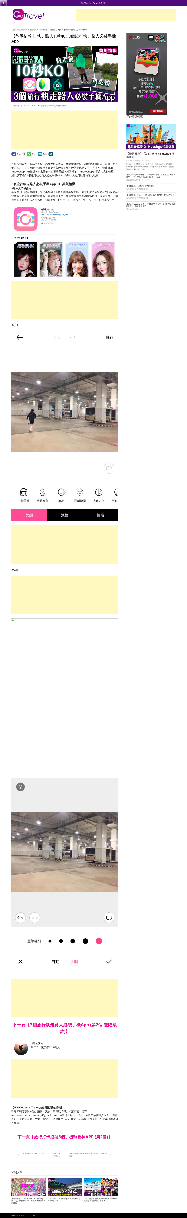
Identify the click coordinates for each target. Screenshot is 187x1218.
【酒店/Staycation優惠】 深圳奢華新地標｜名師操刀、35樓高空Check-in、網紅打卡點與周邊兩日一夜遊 (150, 176)
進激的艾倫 (17, 105)
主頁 (13, 29)
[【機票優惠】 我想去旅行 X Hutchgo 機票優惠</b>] (151, 136)
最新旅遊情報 (22, 29)
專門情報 (33, 29)
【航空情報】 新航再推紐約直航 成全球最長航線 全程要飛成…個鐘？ (100, 1200)
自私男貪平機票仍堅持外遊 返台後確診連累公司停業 (88, 1154)
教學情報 (51, 105)
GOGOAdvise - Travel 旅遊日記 (93, 3)
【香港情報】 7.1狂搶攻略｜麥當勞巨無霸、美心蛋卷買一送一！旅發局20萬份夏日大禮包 (28, 1201)
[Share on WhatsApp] (32, 154)
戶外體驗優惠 (134, 116)
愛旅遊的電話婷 (132, 160)
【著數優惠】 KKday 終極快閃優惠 (140, 186)
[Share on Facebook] (16, 154)
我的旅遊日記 (131, 189)
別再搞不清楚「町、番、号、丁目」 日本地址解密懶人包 (42, 1154)
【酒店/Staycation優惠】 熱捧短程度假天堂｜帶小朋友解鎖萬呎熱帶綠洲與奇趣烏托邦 (150, 205)
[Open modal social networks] (50, 154)
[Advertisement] (126, 15)
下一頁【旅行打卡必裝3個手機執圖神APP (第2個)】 (65, 1137)
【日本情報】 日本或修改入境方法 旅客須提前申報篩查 (64, 1200)
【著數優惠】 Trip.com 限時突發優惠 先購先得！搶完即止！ (150, 195)
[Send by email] (42, 154)
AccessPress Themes (27, 1215)
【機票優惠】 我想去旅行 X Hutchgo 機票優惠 (150, 155)
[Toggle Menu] (3, 3)
